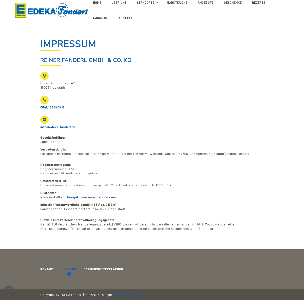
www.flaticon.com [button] (101, 197)
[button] (51, 10)
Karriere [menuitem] (100, 18)
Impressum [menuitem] (69, 269)
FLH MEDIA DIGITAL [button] (127, 294)
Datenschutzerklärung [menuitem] (103, 269)
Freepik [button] (73, 197)
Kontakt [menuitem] (125, 18)
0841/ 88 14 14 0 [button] (52, 107)
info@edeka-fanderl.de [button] (57, 127)
